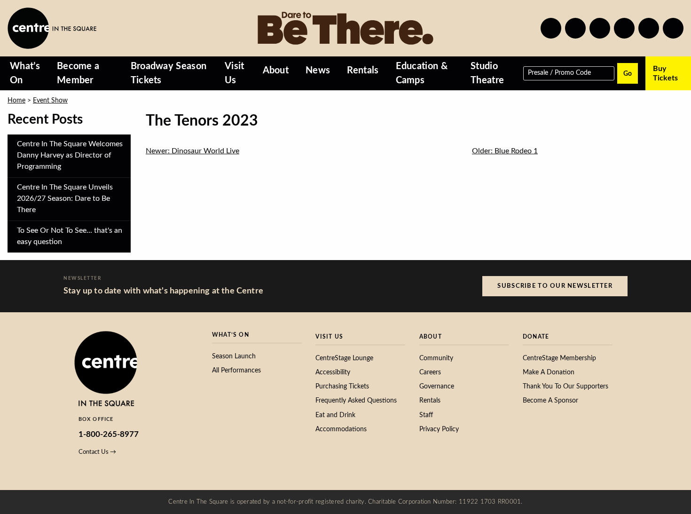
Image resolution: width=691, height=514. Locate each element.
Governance (436, 386)
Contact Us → (97, 452)
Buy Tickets (665, 73)
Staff (426, 415)
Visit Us (234, 73)
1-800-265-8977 (109, 434)
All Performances (236, 370)
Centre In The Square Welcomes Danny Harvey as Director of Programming (70, 155)
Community (436, 358)
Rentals (362, 70)
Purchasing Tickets (342, 386)
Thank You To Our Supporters (565, 386)
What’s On (25, 73)
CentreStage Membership (559, 358)
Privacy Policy (439, 429)
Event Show (50, 100)
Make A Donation (548, 372)
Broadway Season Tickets (169, 73)
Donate (536, 337)
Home (16, 100)
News (318, 70)
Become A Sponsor (550, 400)
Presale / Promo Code (559, 72)
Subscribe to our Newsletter (554, 286)
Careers (430, 372)
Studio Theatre (487, 73)
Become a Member (78, 73)
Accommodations (341, 429)
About (276, 70)
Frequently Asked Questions (356, 400)
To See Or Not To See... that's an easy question (69, 236)
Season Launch (234, 356)
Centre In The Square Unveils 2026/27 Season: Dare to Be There (65, 198)
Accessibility (332, 372)
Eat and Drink (335, 415)
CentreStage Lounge (344, 358)
